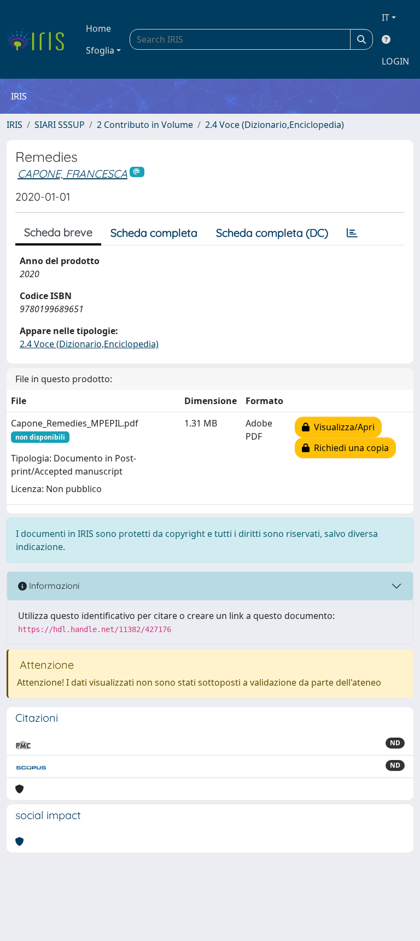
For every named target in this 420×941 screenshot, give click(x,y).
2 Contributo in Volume (145, 125)
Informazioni (53, 585)
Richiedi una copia (349, 448)
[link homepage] (40, 39)
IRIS (14, 125)
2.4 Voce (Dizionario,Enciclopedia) (274, 125)
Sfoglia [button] (100, 50)
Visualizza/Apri (342, 427)
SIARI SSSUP (59, 125)
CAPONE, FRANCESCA (72, 173)
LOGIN (395, 61)
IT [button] (385, 17)
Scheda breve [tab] (58, 232)
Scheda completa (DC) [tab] (272, 232)
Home (98, 28)
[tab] (352, 232)
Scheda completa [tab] (153, 232)
